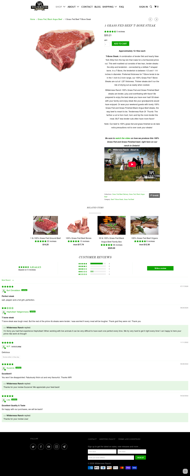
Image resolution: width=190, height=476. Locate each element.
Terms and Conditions (129, 439)
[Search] (151, 6)
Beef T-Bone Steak (117, 199)
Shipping (108, 6)
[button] (110, 31)
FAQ (121, 6)
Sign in (143, 6)
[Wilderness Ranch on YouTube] (49, 447)
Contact (87, 6)
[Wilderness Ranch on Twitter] (33, 447)
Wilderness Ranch (103, 463)
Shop (59, 6)
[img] (7, 286)
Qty (105, 40)
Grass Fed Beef (129, 199)
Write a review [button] (160, 268)
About (72, 6)
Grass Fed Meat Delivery (120, 194)
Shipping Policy (107, 439)
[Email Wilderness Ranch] (65, 447)
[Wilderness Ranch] (41, 6)
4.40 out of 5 (35, 266)
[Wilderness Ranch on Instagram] (57, 447)
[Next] (157, 19)
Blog (98, 6)
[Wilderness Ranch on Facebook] (41, 447)
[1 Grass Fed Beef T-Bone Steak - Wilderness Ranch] (66, 50)
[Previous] (151, 19)
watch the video (122, 138)
